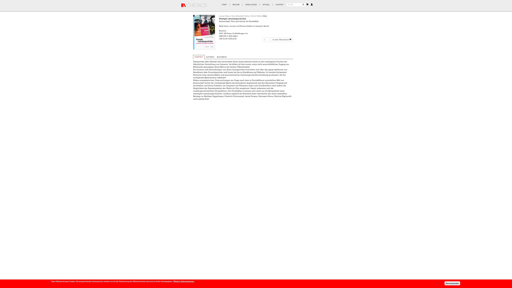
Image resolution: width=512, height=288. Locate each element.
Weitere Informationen (183, 281)
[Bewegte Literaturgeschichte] (204, 32)
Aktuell (266, 5)
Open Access (251, 5)
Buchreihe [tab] (222, 57)
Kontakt (280, 5)
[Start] (194, 5)
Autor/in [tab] (210, 57)
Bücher (236, 5)
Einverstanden (452, 283)
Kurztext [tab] (199, 57)
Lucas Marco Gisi (227, 16)
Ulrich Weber (256, 16)
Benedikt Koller (242, 16)
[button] (307, 4)
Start (224, 5)
